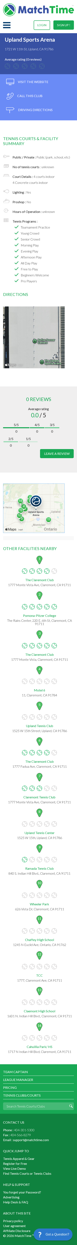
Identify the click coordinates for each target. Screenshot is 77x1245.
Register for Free (15, 1163)
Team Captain (15, 1072)
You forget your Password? (22, 1192)
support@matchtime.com (31, 1140)
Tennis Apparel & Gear (18, 1159)
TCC (39, 975)
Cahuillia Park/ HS (39, 1047)
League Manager (18, 1080)
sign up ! (63, 25)
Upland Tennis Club (39, 726)
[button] (53, 1234)
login (41, 25)
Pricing (10, 1087)
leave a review (57, 453)
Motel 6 (39, 690)
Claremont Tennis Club (39, 797)
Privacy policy (13, 1221)
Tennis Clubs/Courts (22, 1095)
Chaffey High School (39, 940)
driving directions (35, 110)
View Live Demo (14, 1168)
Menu (6, 25)
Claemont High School (39, 1011)
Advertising (11, 1197)
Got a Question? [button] (57, 1234)
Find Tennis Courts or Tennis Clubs (27, 1173)
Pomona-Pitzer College (39, 615)
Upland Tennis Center (39, 833)
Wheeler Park (39, 904)
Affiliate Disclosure (16, 1231)
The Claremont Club (39, 580)
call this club (30, 96)
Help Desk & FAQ (15, 1202)
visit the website (32, 82)
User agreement (14, 1226)
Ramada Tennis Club (39, 868)
